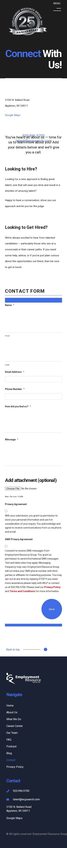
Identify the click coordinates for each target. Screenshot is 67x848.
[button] (57, 7)
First (7, 336)
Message (11, 439)
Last (7, 365)
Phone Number (15, 389)
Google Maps (12, 115)
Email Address (14, 372)
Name (9, 305)
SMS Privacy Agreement (19, 539)
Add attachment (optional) (30, 480)
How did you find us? (18, 406)
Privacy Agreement (16, 504)
